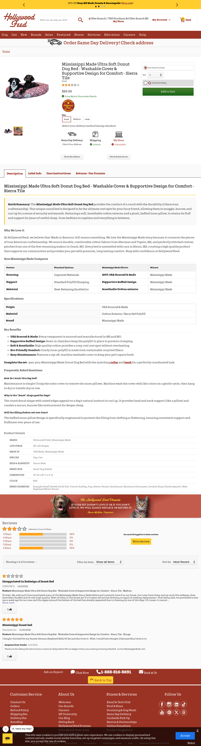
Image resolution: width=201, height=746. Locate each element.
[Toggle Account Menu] (169, 20)
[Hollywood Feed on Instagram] (169, 704)
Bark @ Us (150, 672)
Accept (185, 735)
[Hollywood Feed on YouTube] (162, 712)
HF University (68, 714)
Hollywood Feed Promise (75, 725)
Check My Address (72, 157)
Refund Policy (19, 710)
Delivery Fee (18, 718)
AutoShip (16, 722)
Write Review (141, 541)
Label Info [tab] (34, 173)
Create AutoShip (158, 83)
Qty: (144, 75)
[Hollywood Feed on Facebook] (162, 704)
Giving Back (66, 722)
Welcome (65, 702)
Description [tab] (15, 173)
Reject (191, 742)
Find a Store (115, 706)
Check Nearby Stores (119, 157)
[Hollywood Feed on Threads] (183, 712)
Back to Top (103, 680)
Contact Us (17, 702)
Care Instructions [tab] (58, 173)
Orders (15, 706)
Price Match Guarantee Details (81, 96)
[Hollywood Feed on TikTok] (183, 704)
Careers (64, 710)
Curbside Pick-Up (118, 718)
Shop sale (127, 3)
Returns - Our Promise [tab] (90, 173)
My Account (159, 19)
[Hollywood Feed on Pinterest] (169, 712)
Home (6, 51)
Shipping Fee (18, 714)
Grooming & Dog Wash (121, 710)
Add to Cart (168, 91)
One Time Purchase (156, 68)
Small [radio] (66, 119)
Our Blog (64, 718)
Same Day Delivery (119, 714)
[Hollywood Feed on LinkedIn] (176, 704)
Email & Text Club (118, 702)
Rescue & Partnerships (122, 722)
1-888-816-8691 (116, 672)
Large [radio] (87, 119)
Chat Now (82, 672)
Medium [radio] (77, 119)
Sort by (166, 562)
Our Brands (66, 706)
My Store (119, 140)
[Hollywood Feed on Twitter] (176, 712)
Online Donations (119, 725)
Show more (8, 602)
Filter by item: (85, 562)
